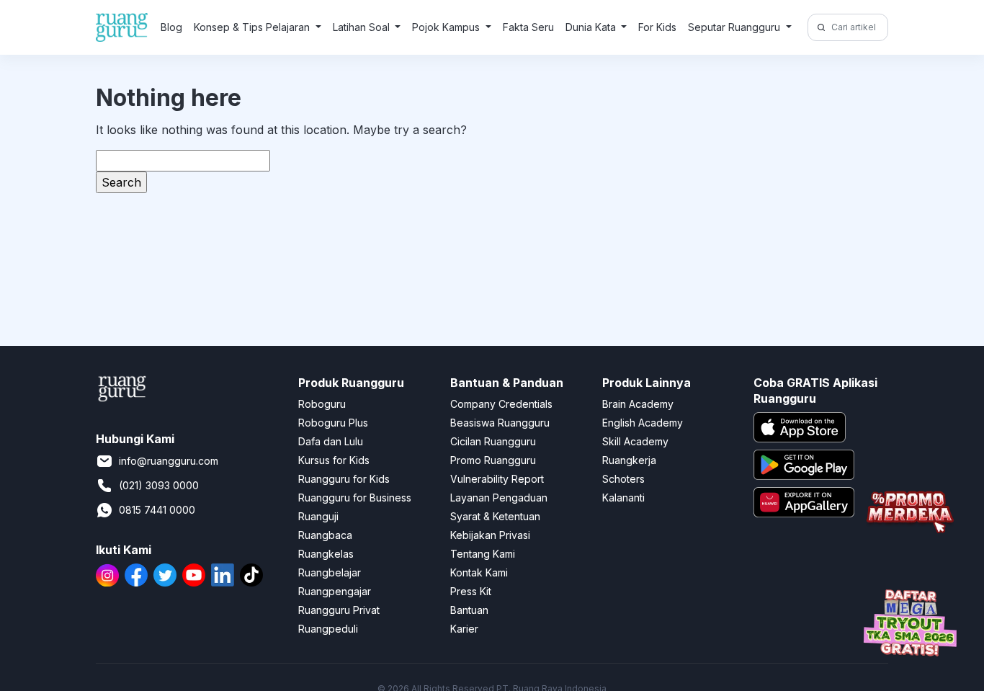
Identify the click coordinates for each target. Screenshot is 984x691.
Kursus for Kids (334, 460)
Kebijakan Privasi (490, 535)
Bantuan (469, 610)
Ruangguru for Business (354, 497)
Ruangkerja (629, 460)
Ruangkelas (326, 554)
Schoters (623, 479)
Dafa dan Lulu (330, 441)
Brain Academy (638, 404)
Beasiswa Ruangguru (500, 422)
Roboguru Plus (333, 422)
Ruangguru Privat (339, 610)
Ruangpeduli (328, 629)
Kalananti (623, 497)
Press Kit (470, 591)
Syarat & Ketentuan (495, 516)
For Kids (657, 27)
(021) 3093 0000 (159, 485)
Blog (171, 27)
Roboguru (322, 404)
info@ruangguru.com (168, 461)
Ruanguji (318, 516)
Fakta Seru (528, 27)
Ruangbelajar (329, 572)
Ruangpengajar (334, 591)
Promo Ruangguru (493, 460)
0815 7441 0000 (157, 510)
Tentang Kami (482, 554)
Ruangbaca (325, 535)
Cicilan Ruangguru (493, 441)
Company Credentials (501, 404)
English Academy (642, 422)
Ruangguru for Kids (344, 479)
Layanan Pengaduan (498, 497)
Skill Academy (635, 441)
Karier (464, 629)
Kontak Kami (479, 572)
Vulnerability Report (497, 479)
